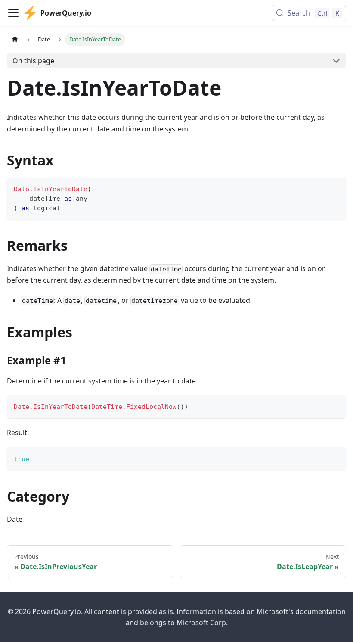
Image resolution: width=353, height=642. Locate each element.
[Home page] (15, 39)
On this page (33, 60)
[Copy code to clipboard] (335, 188)
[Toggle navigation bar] (13, 12)
